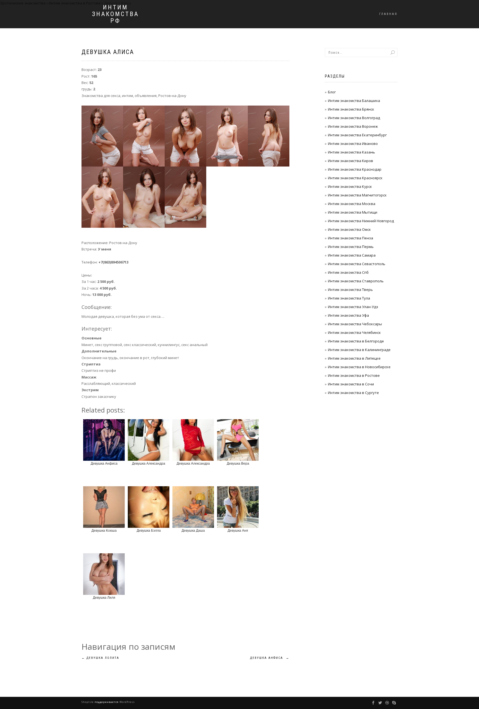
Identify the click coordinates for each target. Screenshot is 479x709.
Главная (388, 14)
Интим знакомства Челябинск (354, 332)
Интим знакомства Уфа (348, 315)
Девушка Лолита (100, 658)
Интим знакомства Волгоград (354, 117)
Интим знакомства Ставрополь (356, 280)
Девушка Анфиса (269, 658)
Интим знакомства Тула (349, 298)
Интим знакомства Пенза (350, 238)
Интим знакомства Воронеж (353, 126)
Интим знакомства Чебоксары (355, 323)
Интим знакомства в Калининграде (359, 349)
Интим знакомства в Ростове (354, 375)
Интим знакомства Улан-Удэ (353, 306)
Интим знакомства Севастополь (356, 263)
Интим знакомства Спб (348, 272)
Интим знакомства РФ (115, 14)
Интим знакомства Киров (350, 160)
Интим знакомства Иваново (353, 143)
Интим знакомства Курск (350, 186)
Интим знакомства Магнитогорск (357, 195)
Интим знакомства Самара (352, 255)
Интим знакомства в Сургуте (353, 392)
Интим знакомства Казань (351, 152)
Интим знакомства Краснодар (354, 169)
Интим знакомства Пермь (351, 246)
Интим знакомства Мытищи (352, 212)
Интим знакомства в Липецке (354, 358)
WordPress (127, 702)
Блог (332, 91)
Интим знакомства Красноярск (355, 177)
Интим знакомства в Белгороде (356, 341)
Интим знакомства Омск (349, 229)
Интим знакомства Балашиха (354, 100)
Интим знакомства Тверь (350, 289)
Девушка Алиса (107, 51)
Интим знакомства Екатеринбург (357, 134)
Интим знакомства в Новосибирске (359, 366)
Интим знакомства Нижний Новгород (361, 220)
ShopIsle (88, 702)
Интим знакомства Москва (351, 203)
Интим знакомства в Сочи (351, 384)
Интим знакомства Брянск (351, 109)
